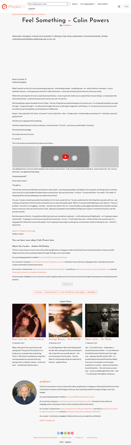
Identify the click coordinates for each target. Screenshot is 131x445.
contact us (79, 437)
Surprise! (31, 8)
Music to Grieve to (38, 14)
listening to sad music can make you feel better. (29, 272)
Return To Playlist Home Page (23, 231)
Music (74, 4)
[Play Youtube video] (65, 156)
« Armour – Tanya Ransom (45, 292)
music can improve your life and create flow (49, 269)
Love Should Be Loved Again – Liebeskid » (78, 292)
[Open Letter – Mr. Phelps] (102, 320)
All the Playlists (24, 14)
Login (126, 6)
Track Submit (102, 4)
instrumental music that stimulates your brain (47, 262)
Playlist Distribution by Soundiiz (45, 437)
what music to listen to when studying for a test (92, 269)
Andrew (67, 25)
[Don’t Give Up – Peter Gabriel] (29, 320)
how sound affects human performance (52, 257)
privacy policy (92, 437)
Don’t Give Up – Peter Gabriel (28, 339)
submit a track (66, 437)
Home (14, 14)
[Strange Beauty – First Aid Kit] (65, 320)
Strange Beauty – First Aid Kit (64, 339)
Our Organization (87, 4)
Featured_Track (67, 284)
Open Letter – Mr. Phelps (98, 339)
